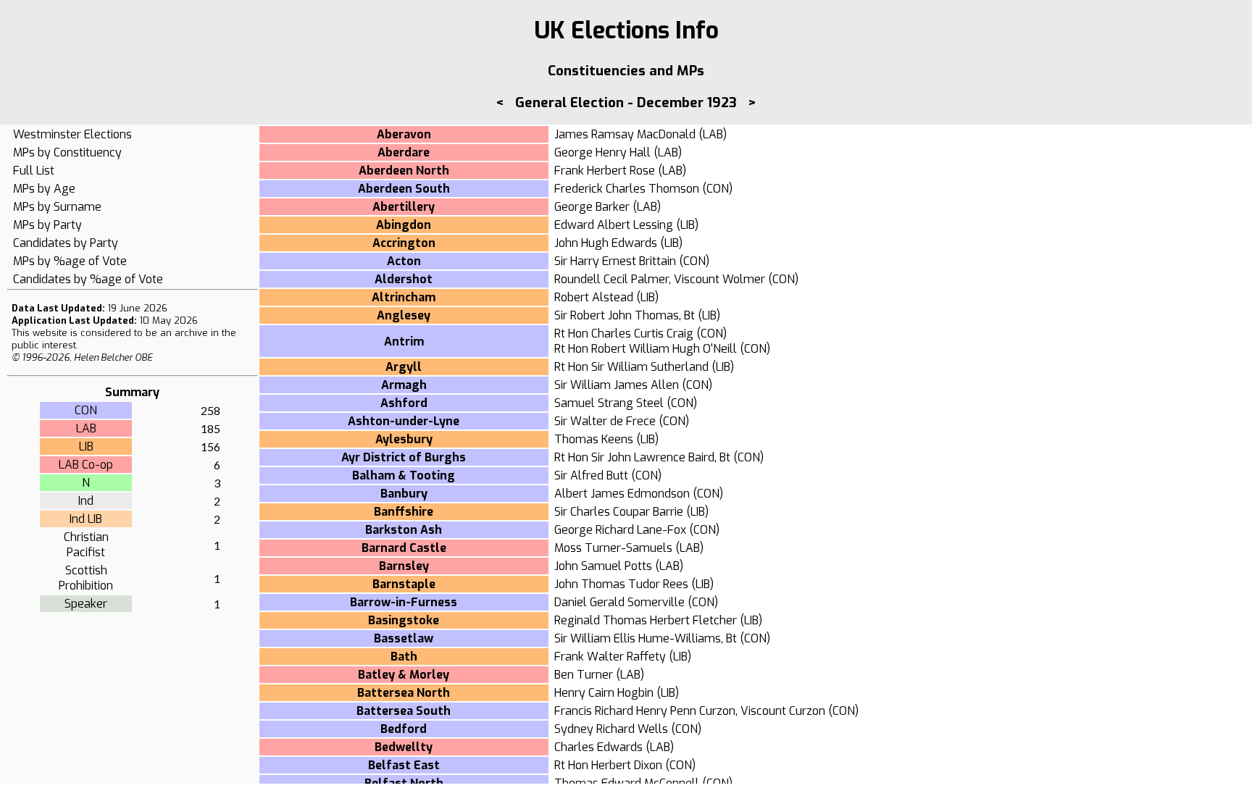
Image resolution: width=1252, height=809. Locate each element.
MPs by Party (47, 224)
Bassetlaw (403, 638)
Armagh (404, 385)
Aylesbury (404, 439)
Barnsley (404, 566)
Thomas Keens (593, 439)
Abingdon (403, 224)
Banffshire (403, 511)
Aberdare (403, 152)
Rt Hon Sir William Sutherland (631, 366)
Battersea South (403, 710)
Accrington (403, 243)
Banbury (403, 493)
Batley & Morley (403, 674)
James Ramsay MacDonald (625, 134)
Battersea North (403, 692)
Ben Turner (583, 674)
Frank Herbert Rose (604, 170)
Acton (404, 261)
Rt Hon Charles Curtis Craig (623, 333)
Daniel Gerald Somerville (619, 602)
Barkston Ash (403, 529)
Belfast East (404, 765)
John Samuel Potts (603, 566)
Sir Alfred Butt (591, 475)
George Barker (592, 206)
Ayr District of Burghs (403, 457)
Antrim (404, 341)
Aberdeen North (404, 170)
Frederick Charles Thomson (626, 188)
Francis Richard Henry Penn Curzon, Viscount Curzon (689, 710)
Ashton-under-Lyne (403, 421)
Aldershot (404, 279)
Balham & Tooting (403, 475)
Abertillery (403, 206)
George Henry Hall (602, 152)
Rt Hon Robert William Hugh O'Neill (645, 348)
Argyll (403, 366)
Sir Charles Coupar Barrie (618, 511)
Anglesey (403, 315)
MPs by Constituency (67, 152)
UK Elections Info (626, 30)
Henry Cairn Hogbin (604, 692)
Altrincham (403, 297)
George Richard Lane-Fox (620, 529)
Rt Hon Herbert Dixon (608, 765)
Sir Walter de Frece (605, 421)
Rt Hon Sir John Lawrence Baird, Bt (642, 457)
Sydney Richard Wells (611, 729)
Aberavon (404, 134)
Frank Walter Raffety (610, 656)
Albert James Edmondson (622, 493)
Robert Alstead (593, 297)
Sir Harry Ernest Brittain (615, 261)
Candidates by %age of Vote (88, 279)
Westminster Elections (72, 134)
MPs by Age (44, 188)
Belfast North (403, 783)
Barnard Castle (404, 548)
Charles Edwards (598, 747)
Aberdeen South (404, 188)
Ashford (403, 403)
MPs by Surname (57, 206)
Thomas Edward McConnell (626, 783)
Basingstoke (403, 620)
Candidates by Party (65, 243)
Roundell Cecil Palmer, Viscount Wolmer (659, 279)
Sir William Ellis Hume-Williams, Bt (645, 638)
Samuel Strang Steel (609, 403)
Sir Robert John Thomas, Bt (624, 315)
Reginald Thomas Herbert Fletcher (645, 620)
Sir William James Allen (616, 385)
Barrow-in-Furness (403, 602)
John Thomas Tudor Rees (621, 584)
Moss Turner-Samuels (613, 548)
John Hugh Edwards (605, 243)
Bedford (403, 729)
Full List (33, 170)
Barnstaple (403, 584)
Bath (404, 656)
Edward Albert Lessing (613, 224)
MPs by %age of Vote (70, 261)
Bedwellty (404, 747)
